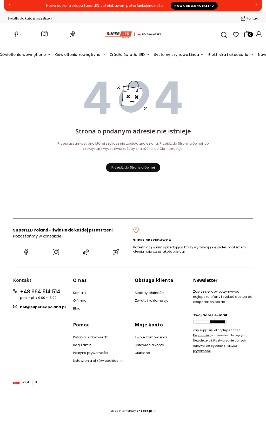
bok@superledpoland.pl (43, 307)
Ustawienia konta (149, 345)
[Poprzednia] (10, 5)
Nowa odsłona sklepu (194, 6)
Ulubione (142, 352)
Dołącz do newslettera (217, 322)
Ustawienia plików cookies (96, 360)
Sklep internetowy (131, 411)
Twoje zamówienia (151, 337)
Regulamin (82, 345)
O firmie (80, 300)
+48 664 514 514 (40, 291)
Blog (77, 308)
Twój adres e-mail (210, 315)
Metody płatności (149, 292)
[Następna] (256, 5)
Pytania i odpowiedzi (91, 337)
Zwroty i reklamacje (152, 300)
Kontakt (252, 18)
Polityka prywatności (90, 352)
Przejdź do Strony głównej (133, 167)
